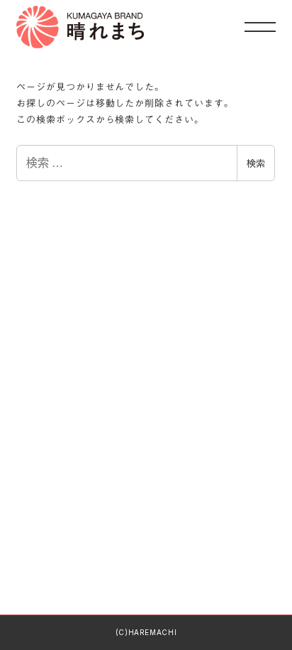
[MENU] (260, 27)
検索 (256, 163)
